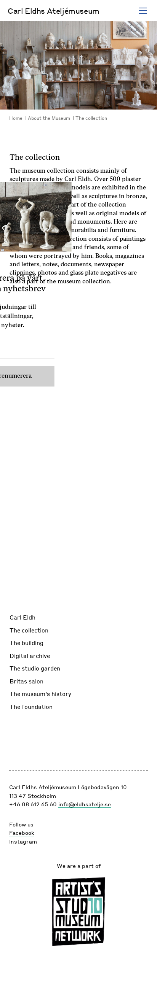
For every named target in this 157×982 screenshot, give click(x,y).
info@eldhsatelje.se (84, 804)
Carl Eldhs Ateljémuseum (53, 11)
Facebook (21, 832)
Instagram (23, 841)
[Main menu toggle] (143, 10)
